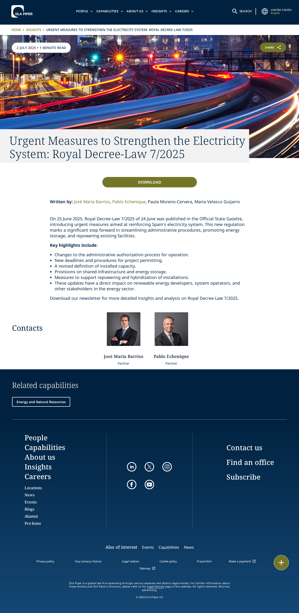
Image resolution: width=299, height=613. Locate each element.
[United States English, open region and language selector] (265, 11)
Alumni (31, 516)
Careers (182, 11)
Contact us (244, 447)
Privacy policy (45, 561)
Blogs (29, 509)
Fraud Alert (204, 561)
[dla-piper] (23, 11)
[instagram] (167, 467)
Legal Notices (155, 586)
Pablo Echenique (129, 201)
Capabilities (107, 11)
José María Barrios (92, 201)
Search (245, 11)
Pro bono (33, 523)
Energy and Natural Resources (41, 402)
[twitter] (149, 467)
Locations (33, 487)
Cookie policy (168, 561)
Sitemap (144, 568)
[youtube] (149, 484)
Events (31, 502)
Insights (159, 11)
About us (135, 11)
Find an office (250, 462)
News (30, 495)
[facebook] (131, 484)
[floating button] (281, 562)
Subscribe (243, 477)
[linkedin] (131, 467)
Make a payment (240, 561)
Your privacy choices (88, 561)
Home (16, 29)
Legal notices (130, 561)
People (82, 11)
